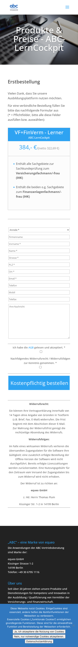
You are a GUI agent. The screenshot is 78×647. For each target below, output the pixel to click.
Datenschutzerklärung (39, 641)
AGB (31, 347)
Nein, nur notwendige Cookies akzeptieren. (39, 636)
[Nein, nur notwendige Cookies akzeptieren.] (73, 625)
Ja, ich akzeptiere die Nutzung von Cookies (39, 631)
